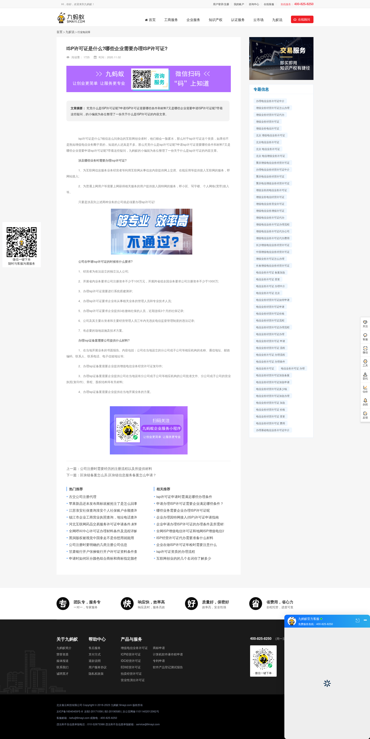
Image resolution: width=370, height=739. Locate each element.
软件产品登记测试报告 (168, 667)
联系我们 (63, 667)
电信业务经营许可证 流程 (270, 347)
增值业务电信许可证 (267, 128)
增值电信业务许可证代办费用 (272, 238)
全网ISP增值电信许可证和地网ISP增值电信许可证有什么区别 (203, 531)
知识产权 (215, 19)
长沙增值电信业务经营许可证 (272, 245)
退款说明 (95, 660)
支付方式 (95, 654)
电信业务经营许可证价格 (270, 313)
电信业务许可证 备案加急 (270, 272)
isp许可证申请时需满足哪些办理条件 (184, 496)
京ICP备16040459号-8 (70, 711)
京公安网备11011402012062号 (141, 711)
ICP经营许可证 (131, 654)
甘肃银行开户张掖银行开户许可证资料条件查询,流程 (109, 551)
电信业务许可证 (265, 368)
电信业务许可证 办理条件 (270, 361)
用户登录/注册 (221, 4)
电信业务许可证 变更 (268, 279)
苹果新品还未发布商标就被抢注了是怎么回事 (103, 503)
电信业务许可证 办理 (293, 368)
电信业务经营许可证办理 (270, 334)
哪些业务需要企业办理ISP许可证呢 (183, 510)
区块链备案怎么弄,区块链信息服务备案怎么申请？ (118, 474)
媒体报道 (63, 660)
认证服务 (238, 19)
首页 (152, 19)
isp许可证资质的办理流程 (175, 551)
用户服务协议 (98, 667)
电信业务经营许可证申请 (270, 306)
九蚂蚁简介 (64, 647)
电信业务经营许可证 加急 (270, 402)
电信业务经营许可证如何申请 (272, 299)
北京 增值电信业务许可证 (270, 135)
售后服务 (95, 647)
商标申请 (159, 647)
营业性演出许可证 (133, 679)
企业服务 (193, 19)
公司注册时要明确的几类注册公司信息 (98, 544)
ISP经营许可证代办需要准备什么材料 (184, 538)
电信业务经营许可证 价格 (270, 409)
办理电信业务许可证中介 (270, 101)
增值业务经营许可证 (267, 121)
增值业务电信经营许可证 (270, 197)
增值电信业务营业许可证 (270, 203)
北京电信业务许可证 (267, 142)
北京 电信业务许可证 (268, 149)
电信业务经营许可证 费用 (270, 423)
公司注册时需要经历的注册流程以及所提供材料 (116, 468)
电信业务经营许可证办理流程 (272, 327)
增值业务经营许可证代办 (270, 114)
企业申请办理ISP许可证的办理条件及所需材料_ (192, 524)
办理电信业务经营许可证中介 (272, 169)
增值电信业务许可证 (134, 647)
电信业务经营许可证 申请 (270, 341)
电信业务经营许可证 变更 (270, 416)
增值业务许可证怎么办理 (270, 258)
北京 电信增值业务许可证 (270, 155)
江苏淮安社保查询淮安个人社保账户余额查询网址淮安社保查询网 (118, 510)
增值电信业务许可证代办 (270, 217)
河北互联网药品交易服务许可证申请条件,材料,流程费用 (111, 524)
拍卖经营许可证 (131, 673)
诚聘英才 (63, 673)
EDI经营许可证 (131, 667)
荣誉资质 (63, 654)
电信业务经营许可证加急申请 (272, 382)
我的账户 (239, 4)
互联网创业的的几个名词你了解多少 (183, 558)
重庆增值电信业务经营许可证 (272, 162)
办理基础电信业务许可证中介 (272, 430)
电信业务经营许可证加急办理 (272, 395)
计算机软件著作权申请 (168, 654)
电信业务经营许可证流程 (270, 320)
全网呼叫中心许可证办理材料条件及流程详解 (103, 531)
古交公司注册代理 (82, 496)
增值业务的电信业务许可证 (271, 190)
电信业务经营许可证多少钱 (271, 389)
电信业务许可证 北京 (268, 293)
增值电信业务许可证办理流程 (272, 224)
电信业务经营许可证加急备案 (272, 375)
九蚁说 (277, 19)
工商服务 (171, 19)
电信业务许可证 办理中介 (270, 286)
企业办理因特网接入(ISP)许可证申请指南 (187, 517)
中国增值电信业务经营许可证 (272, 251)
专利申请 (159, 660)
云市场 (258, 19)
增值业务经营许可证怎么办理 (272, 107)
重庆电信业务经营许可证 (270, 176)
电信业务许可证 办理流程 (270, 354)
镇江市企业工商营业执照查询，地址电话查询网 (105, 517)
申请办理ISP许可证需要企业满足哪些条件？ (190, 503)
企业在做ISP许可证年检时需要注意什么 (186, 544)
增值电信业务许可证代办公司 (272, 231)
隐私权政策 (96, 673)
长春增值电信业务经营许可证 (272, 265)
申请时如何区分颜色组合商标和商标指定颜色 (103, 558)
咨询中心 (254, 4)
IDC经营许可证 (131, 660)
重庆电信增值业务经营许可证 (272, 183)
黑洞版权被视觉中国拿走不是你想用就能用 (101, 538)
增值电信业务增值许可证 (270, 210)
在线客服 (269, 4)
